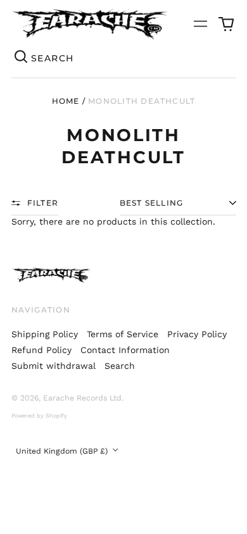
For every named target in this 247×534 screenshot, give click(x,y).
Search (119, 366)
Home (66, 101)
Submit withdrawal (53, 366)
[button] (226, 24)
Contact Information (125, 350)
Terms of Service (122, 334)
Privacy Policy (197, 334)
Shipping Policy (44, 334)
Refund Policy (41, 350)
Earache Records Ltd (82, 398)
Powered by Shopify (39, 416)
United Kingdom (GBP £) (63, 451)
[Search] (21, 58)
